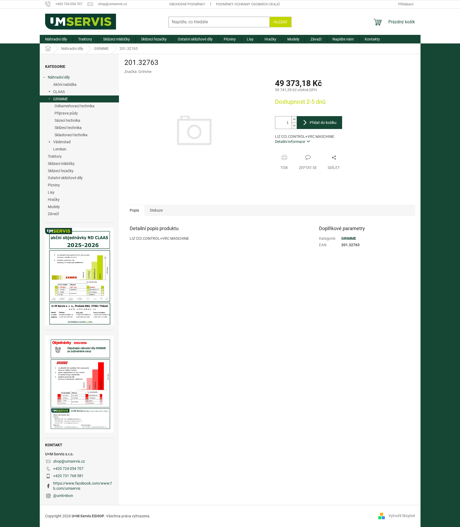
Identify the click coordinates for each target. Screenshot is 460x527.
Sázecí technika (67, 120)
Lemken (59, 149)
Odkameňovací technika (75, 106)
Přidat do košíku (323, 122)
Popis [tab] (134, 210)
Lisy (51, 192)
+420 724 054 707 (68, 468)
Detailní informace (290, 141)
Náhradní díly (59, 77)
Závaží (53, 214)
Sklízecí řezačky (61, 171)
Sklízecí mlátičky (61, 163)
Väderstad (62, 142)
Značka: (137, 71)
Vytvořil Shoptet (402, 516)
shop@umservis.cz (69, 461)
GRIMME (60, 99)
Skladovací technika (71, 135)
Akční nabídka (65, 84)
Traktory (55, 156)
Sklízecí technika (68, 128)
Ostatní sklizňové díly (65, 178)
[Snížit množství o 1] (294, 126)
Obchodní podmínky (187, 4)
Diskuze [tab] (156, 210)
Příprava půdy (66, 113)
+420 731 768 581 (68, 476)
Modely (54, 207)
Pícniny (54, 185)
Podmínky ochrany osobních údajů (248, 4)
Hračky (54, 199)
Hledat (280, 22)
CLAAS (59, 92)
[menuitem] (56, 39)
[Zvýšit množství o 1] (294, 119)
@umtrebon (63, 495)
